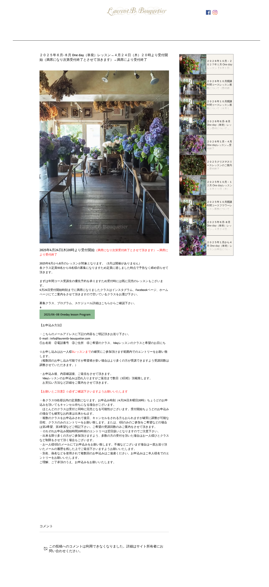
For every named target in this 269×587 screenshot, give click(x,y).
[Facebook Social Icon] (208, 12)
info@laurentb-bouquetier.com (125, 579)
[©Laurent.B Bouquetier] (215, 12)
